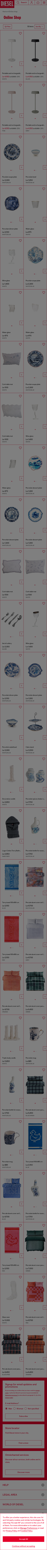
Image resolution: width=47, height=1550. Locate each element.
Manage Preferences (28, 1528)
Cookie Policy (26, 1531)
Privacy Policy (11, 1531)
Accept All (23, 1539)
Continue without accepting (23, 1546)
